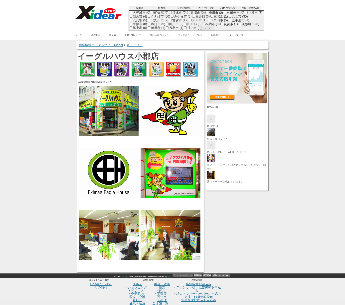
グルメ (137, 284)
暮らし (137, 300)
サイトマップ (236, 35)
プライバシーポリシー (183, 275)
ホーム (78, 35)
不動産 (162, 293)
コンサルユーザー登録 (190, 35)
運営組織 (207, 275)
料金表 (112, 35)
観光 (162, 287)
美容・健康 (162, 284)
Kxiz (126, 276)
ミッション (139, 69)
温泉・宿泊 (137, 303)
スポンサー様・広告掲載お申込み (198, 289)
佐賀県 (162, 7)
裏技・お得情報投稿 (198, 297)
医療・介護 (137, 297)
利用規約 (198, 275)
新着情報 (104, 69)
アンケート (173, 69)
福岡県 (140, 7)
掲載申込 (95, 35)
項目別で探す (228, 7)
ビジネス (137, 290)
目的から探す (206, 7)
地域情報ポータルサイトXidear (101, 45)
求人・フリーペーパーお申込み (198, 293)
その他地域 (183, 7)
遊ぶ (162, 290)
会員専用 (215, 35)
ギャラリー (121, 69)
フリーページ (190, 69)
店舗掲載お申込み (198, 284)
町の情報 (100, 287)
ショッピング (137, 287)
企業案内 (137, 293)
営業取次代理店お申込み (198, 300)
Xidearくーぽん (101, 284)
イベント (156, 69)
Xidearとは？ (133, 35)
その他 (162, 300)
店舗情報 (87, 69)
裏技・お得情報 (250, 7)
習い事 (162, 297)
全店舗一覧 (160, 303)
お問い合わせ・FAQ (221, 275)
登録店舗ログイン (159, 35)
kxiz (169, 276)
